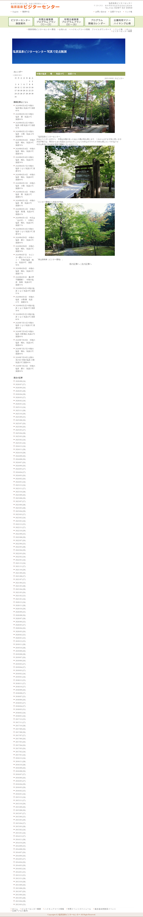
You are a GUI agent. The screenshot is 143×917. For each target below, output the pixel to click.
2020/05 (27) (20, 625)
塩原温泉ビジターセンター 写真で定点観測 (40, 51)
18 (18, 91)
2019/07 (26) (20, 657)
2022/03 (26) (20, 553)
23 (32, 91)
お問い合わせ (100, 12)
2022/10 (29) (20, 531)
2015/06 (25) (20, 817)
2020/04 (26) (20, 628)
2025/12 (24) (20, 407)
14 (27, 87)
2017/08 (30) (20, 732)
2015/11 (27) (20, 800)
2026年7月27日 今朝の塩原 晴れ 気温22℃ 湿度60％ (25, 351)
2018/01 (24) (20, 716)
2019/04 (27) (20, 667)
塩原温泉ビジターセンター (120, 3)
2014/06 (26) (20, 856)
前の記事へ (74, 264)
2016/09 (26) (20, 768)
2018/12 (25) (20, 680)
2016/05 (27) (20, 781)
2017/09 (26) (20, 729)
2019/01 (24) (20, 677)
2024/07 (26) (20, 462)
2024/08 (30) (20, 459)
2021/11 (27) (20, 566)
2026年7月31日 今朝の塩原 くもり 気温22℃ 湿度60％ (25, 325)
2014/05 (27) (20, 859)
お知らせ (63, 29)
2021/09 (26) (20, 573)
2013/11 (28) (20, 878)
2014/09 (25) (20, 846)
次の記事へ (86, 264)
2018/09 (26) (20, 690)
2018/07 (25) (20, 696)
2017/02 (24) (20, 752)
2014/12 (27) (20, 836)
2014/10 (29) (20, 843)
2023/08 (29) (20, 498)
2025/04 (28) (20, 433)
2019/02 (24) (20, 674)
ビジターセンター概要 (122, 31)
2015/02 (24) (20, 830)
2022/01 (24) (20, 560)
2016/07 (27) (20, 774)
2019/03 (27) (20, 670)
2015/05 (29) (20, 820)
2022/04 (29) (20, 550)
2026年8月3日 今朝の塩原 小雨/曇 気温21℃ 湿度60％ (25, 299)
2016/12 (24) (20, 758)
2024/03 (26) (20, 475)
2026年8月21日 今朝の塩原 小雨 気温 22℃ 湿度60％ (25, 134)
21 (27, 91)
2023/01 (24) (20, 521)
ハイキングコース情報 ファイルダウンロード (90, 29)
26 (21, 94)
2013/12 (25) (20, 875)
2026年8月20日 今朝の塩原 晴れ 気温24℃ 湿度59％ (25, 142)
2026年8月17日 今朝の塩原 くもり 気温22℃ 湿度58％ (25, 168)
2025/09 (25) (20, 417)
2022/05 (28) (20, 547)
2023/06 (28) (20, 505)
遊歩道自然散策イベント (105, 909)
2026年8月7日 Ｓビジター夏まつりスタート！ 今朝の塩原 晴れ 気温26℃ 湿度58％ (25, 260)
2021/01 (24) (20, 599)
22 (30, 91)
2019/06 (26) (20, 661)
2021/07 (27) (20, 579)
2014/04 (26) (20, 862)
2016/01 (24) (20, 794)
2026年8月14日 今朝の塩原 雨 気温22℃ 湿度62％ (25, 194)
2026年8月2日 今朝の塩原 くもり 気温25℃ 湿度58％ (25, 308)
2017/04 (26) (20, 745)
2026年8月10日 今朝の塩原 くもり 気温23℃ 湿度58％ (25, 231)
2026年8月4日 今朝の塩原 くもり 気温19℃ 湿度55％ (25, 290)
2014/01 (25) (20, 872)
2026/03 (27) (20, 397)
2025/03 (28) (20, 436)
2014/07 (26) (20, 852)
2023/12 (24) (20, 485)
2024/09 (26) (20, 456)
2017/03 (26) (20, 748)
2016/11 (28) (20, 761)
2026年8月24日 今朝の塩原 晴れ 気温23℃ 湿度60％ (25, 108)
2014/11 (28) (20, 839)
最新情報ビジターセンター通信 (42, 29)
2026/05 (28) (20, 391)
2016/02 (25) (20, 791)
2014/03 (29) (20, 865)
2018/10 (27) (20, 687)
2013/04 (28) (20, 901)
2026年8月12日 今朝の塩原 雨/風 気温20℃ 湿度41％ (26, 211)
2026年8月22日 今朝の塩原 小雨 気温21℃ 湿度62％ (25, 125)
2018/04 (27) (20, 706)
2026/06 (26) (20, 388)
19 (21, 91)
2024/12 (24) (20, 446)
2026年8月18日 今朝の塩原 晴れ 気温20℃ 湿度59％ (25, 159)
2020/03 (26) (20, 631)
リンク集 (128, 12)
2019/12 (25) (20, 641)
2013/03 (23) (20, 904)
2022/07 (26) (20, 540)
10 (16, 87)
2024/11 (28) (20, 449)
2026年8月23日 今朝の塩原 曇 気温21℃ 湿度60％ (25, 116)
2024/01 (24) (20, 482)
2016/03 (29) (20, 787)
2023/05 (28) (20, 508)
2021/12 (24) (20, 563)
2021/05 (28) (20, 586)
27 (24, 94)
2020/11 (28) (20, 605)
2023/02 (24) (20, 518)
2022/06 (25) (20, 544)
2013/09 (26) (20, 885)
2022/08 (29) (20, 537)
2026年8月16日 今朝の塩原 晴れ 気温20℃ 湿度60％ (25, 177)
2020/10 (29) (20, 609)
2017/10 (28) (20, 726)
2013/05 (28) (20, 898)
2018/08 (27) (20, 693)
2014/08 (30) (20, 849)
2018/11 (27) (20, 683)
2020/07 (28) (20, 618)
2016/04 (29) (20, 784)
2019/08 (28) (20, 654)
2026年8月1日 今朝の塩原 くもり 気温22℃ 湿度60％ (25, 316)
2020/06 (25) (20, 622)
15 (30, 87)
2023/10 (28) (20, 492)
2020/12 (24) (20, 602)
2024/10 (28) (20, 453)
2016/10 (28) (20, 765)
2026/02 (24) (20, 401)
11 (18, 87)
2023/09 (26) (20, 495)
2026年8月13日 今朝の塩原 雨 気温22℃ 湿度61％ (25, 203)
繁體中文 (26, 12)
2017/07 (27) (20, 735)
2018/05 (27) (20, 703)
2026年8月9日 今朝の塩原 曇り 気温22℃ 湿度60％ (25, 240)
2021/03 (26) (20, 592)
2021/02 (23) (20, 596)
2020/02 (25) (20, 635)
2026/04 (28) (20, 394)
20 (24, 91)
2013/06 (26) (20, 895)
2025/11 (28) (20, 410)
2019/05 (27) (20, 664)
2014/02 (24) (20, 869)
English (15, 12)
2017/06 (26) (20, 739)
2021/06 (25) (20, 583)
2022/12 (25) (20, 524)
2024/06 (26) (20, 466)
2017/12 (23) (20, 719)
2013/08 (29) (20, 888)
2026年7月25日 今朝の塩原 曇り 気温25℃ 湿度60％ (25, 368)
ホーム (129, 29)
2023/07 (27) (20, 501)
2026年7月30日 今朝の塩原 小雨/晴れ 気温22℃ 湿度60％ (25, 334)
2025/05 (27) (20, 430)
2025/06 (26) (20, 427)
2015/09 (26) (20, 807)
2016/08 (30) (20, 771)
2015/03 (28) (20, 826)
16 (32, 87)
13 (24, 87)
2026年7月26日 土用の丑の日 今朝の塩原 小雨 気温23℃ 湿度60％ (25, 359)
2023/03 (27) (20, 514)
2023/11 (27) (20, 488)
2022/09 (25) (20, 534)
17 (16, 91)
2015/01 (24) (20, 833)
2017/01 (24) (20, 755)
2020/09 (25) (20, 612)
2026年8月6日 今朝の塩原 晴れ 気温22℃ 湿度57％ (25, 271)
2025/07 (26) (20, 423)
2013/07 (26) (20, 891)
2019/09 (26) (20, 651)
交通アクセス (115, 12)
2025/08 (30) (20, 420)
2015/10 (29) (20, 804)
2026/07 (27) (20, 384)
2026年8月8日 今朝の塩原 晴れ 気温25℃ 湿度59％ (25, 248)
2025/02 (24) (20, 440)
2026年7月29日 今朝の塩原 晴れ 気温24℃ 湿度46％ (25, 342)
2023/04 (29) (20, 511)
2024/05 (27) (20, 469)
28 (27, 94)
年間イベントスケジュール (79, 909)
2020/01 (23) (20, 638)
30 (32, 94)
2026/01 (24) (20, 404)
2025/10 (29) (20, 414)
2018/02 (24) (20, 713)
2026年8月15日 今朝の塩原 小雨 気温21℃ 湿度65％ (25, 185)
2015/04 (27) (20, 823)
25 (18, 94)
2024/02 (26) (20, 479)
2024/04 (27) (20, 472)
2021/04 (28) (20, 589)
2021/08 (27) (20, 576)
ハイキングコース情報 (54, 909)
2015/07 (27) (20, 813)
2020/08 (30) (20, 615)
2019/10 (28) (20, 648)
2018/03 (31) (20, 709)
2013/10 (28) (20, 882)
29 (30, 94)
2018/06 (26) (20, 700)
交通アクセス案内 (20, 911)
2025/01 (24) (20, 443)
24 (16, 94)
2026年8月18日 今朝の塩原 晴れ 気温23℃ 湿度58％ (25, 151)
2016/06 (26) (20, 778)
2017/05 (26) (20, 742)
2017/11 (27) (20, 722)
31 (16, 97)
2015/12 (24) (20, 797)
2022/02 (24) (20, 557)
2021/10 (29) (20, 570)
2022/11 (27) (20, 527)
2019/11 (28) (20, 644)
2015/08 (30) (20, 810)
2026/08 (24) (20, 381)
